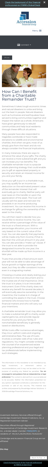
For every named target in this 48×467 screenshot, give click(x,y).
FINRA (29, 431)
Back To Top (37, 458)
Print (7, 58)
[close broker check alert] (44, 2)
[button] (37, 30)
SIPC (35, 431)
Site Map (4, 449)
